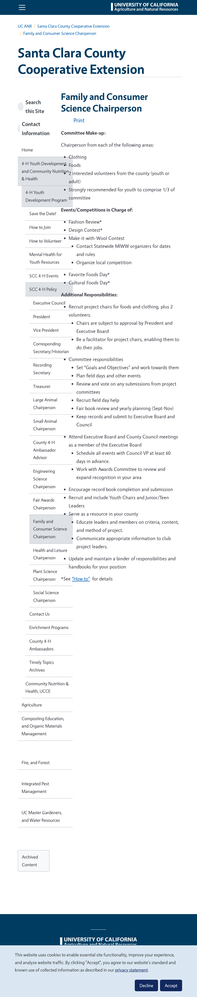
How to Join (40, 227)
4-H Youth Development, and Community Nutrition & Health (45, 171)
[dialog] (98, 971)
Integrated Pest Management (35, 787)
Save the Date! (42, 213)
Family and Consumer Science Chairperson (50, 528)
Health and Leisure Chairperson (50, 554)
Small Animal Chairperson (45, 425)
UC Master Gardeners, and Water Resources (42, 816)
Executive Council (49, 303)
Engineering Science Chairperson (44, 478)
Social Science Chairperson (46, 596)
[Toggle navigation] (22, 7)
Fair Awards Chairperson (44, 504)
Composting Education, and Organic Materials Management (43, 726)
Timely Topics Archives (41, 666)
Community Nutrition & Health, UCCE (47, 687)
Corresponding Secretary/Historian (51, 347)
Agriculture (32, 705)
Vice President (46, 330)
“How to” (81, 579)
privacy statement (131, 970)
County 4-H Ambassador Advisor (44, 449)
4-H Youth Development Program (46, 196)
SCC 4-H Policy (43, 289)
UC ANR (25, 26)
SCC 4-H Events (43, 276)
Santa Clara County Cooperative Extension (73, 26)
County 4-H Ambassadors (41, 645)
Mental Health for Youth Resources (45, 258)
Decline (146, 985)
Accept (171, 985)
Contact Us (39, 614)
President (41, 316)
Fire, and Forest (35, 762)
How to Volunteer (45, 241)
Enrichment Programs (48, 627)
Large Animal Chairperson (45, 403)
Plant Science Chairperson (45, 575)
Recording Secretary (42, 368)
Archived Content (30, 860)
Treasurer (41, 386)
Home (27, 150)
